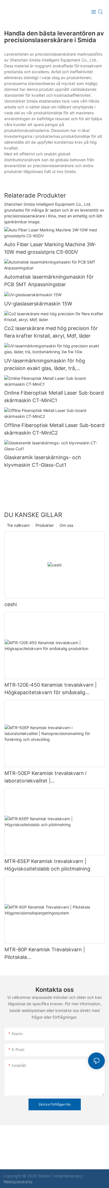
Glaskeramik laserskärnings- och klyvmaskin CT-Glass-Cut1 (42, 461)
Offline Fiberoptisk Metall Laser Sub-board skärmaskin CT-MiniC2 (54, 429)
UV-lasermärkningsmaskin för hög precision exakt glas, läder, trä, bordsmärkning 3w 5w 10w (44, 365)
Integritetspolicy (68, 1175)
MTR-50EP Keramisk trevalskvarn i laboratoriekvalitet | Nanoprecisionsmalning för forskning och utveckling (53, 777)
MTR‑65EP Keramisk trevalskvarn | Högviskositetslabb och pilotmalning (47, 865)
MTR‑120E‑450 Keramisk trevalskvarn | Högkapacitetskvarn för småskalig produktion (50, 689)
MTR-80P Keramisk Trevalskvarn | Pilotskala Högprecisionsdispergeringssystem (45, 954)
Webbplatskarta (17, 1181)
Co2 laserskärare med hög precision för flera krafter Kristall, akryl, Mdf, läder (51, 332)
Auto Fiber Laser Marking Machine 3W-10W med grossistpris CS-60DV (50, 248)
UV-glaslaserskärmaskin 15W (38, 304)
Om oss (66, 525)
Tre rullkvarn (18, 525)
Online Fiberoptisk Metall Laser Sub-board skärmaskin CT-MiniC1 (54, 396)
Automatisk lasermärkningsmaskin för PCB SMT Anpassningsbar (49, 280)
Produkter (44, 525)
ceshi (10, 604)
